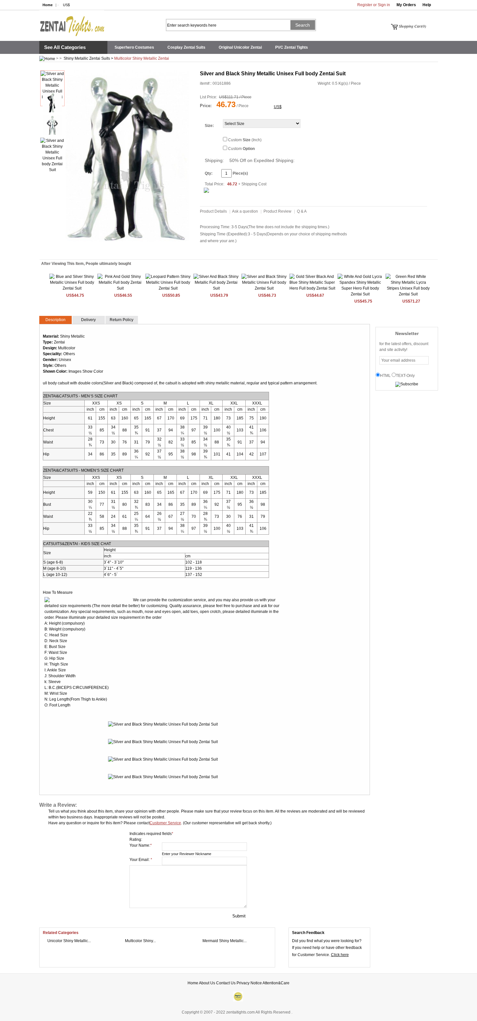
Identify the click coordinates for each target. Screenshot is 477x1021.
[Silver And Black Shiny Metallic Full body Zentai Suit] (216, 288)
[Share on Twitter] (105, 250)
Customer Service (165, 823)
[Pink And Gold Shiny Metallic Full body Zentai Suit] (120, 288)
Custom (241, 148)
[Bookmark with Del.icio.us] (125, 250)
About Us (207, 983)
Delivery (88, 320)
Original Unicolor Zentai (240, 47)
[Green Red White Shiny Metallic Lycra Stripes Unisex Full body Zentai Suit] (408, 294)
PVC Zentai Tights (291, 47)
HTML (385, 375)
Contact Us (226, 983)
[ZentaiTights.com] (71, 23)
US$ (66, 5)
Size (209, 125)
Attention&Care (276, 983)
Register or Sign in (373, 5)
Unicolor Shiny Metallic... (69, 941)
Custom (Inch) (245, 140)
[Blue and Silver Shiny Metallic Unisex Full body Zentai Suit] (72, 288)
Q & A (302, 211)
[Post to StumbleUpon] (85, 250)
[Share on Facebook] (138, 250)
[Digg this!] (118, 250)
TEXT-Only (405, 375)
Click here (340, 955)
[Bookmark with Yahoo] (98, 250)
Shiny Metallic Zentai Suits (87, 58)
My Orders (406, 5)
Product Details (213, 211)
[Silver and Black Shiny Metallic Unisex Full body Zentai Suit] (264, 288)
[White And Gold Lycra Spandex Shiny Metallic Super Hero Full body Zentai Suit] (360, 294)
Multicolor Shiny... (140, 941)
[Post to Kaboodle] (111, 250)
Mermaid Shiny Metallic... (224, 941)
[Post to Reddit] (92, 250)
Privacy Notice (249, 983)
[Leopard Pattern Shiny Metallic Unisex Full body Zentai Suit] (168, 288)
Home (48, 5)
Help (426, 5)
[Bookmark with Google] (131, 250)
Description (55, 320)
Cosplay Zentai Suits (186, 47)
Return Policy (121, 320)
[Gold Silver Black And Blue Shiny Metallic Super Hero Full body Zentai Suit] (312, 288)
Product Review (277, 211)
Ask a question (245, 211)
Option (249, 148)
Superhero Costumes (134, 47)
